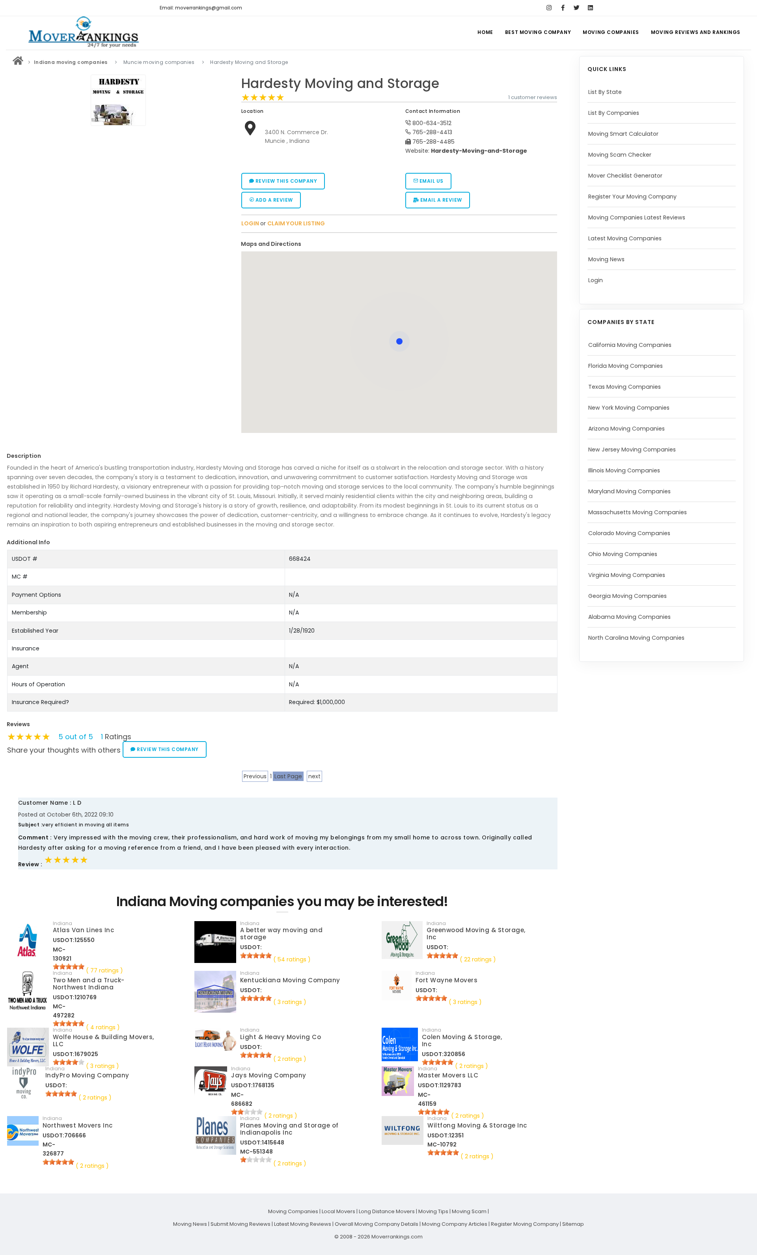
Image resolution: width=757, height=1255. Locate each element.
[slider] (263, 97)
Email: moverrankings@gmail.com (201, 7)
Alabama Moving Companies (629, 617)
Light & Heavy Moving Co (280, 1037)
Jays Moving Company (268, 1075)
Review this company (285, 181)
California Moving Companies (629, 345)
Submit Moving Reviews (240, 1224)
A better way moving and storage (281, 933)
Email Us (431, 181)
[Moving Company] (18, 62)
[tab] (396, 244)
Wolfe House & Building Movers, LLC (103, 1040)
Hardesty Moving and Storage (340, 83)
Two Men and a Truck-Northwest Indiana (89, 983)
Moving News (606, 259)
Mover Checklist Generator (625, 176)
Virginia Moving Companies (626, 575)
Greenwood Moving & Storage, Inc (476, 933)
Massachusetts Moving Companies (637, 512)
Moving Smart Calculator (623, 134)
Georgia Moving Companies (627, 596)
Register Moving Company (525, 1224)
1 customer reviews (532, 97)
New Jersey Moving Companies (632, 449)
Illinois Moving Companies (624, 470)
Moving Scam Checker (619, 155)
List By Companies (613, 113)
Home (485, 32)
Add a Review (273, 200)
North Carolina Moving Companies (636, 638)
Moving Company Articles (454, 1224)
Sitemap (573, 1224)
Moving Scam (469, 1211)
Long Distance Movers (387, 1211)
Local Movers (338, 1211)
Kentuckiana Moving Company (290, 980)
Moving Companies (611, 32)
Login (595, 280)
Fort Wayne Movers (447, 980)
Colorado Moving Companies (629, 533)
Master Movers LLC (448, 1075)
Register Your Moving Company (632, 196)
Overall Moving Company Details (376, 1224)
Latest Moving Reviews (302, 1224)
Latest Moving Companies (625, 238)
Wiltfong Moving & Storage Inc (477, 1125)
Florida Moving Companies (625, 366)
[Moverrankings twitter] (577, 8)
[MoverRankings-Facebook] (563, 8)
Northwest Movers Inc (78, 1125)
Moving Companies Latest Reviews (636, 217)
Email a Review (440, 200)
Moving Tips (433, 1211)
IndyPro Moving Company (87, 1075)
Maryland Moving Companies (629, 491)
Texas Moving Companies (624, 387)
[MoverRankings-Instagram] (549, 8)
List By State (605, 92)
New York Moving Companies (628, 408)
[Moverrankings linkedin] (590, 8)
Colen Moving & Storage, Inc (462, 1040)
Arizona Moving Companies (626, 429)
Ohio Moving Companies (622, 554)
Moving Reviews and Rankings (695, 32)
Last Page (288, 776)
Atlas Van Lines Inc (83, 930)
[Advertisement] (118, 184)
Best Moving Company (538, 32)
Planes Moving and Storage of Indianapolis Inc (289, 1129)
